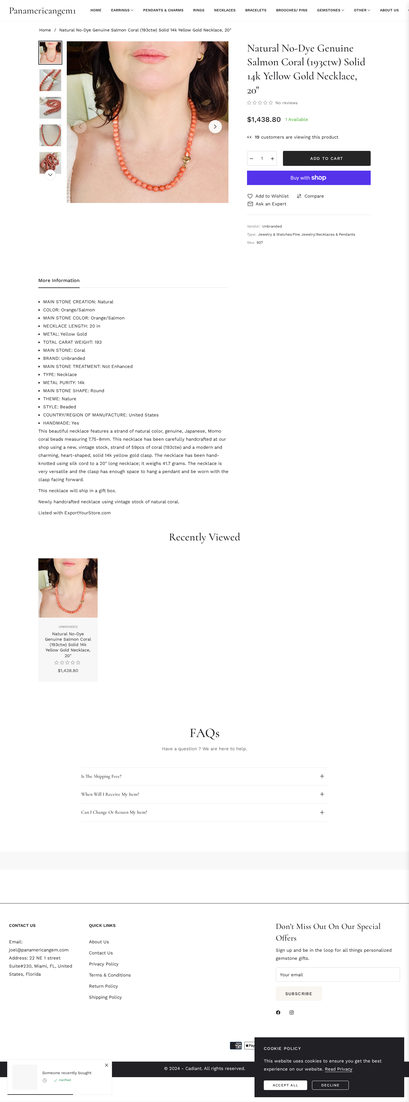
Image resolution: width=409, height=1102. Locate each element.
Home (45, 30)
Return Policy (103, 986)
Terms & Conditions (110, 975)
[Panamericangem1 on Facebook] (280, 1012)
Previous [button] (80, 126)
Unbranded (68, 626)
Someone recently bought (66, 1073)
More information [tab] (59, 280)
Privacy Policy (104, 964)
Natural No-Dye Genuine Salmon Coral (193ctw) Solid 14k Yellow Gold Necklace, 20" (68, 644)
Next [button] (215, 126)
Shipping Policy (105, 997)
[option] (147, 122)
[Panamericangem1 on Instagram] (293, 1012)
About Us (99, 942)
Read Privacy (338, 1069)
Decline (330, 1085)
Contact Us (101, 953)
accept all (285, 1085)
